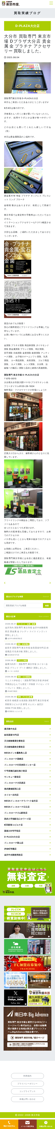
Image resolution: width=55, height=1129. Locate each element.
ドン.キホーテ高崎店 (13, 759)
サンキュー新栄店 (12, 777)
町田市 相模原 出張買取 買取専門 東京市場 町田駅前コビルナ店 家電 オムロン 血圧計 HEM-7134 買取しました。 (27, 704)
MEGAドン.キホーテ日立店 (17, 807)
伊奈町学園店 (10, 849)
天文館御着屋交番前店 (14, 741)
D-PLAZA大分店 (12, 837)
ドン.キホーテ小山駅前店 (15, 813)
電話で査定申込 (9, 1126)
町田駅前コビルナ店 (13, 825)
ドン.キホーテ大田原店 (14, 783)
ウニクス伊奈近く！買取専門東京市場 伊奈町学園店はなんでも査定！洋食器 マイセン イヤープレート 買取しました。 (27, 684)
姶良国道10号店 (11, 735)
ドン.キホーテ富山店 (13, 843)
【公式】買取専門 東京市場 (11, 3)
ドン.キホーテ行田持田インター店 (20, 765)
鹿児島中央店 (10, 729)
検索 (47, 605)
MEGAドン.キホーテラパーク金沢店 (21, 801)
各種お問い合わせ (45, 1126)
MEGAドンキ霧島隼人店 (15, 753)
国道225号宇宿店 (12, 831)
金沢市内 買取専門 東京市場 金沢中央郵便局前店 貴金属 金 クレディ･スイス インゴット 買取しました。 (27, 631)
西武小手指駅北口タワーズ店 (17, 819)
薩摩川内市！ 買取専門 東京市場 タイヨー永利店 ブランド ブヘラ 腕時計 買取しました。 (27, 665)
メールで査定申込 (27, 1126)
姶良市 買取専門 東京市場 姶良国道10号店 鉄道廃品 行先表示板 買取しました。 (27, 649)
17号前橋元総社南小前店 (15, 771)
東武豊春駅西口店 (12, 789)
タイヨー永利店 (11, 795)
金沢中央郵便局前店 (13, 855)
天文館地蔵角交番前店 (14, 747)
